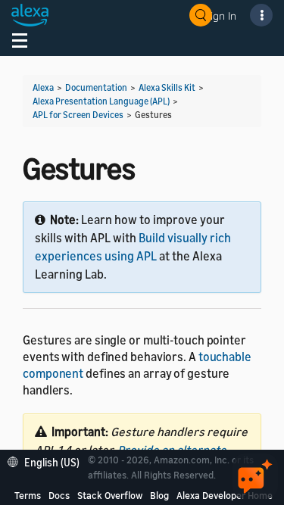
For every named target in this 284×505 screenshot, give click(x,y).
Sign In (220, 15)
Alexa (43, 87)
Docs (59, 495)
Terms (27, 495)
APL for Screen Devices (78, 114)
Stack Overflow (109, 495)
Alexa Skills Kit (167, 87)
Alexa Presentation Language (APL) (101, 101)
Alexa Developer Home (224, 495)
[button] (47, 460)
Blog (159, 495)
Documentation (96, 87)
